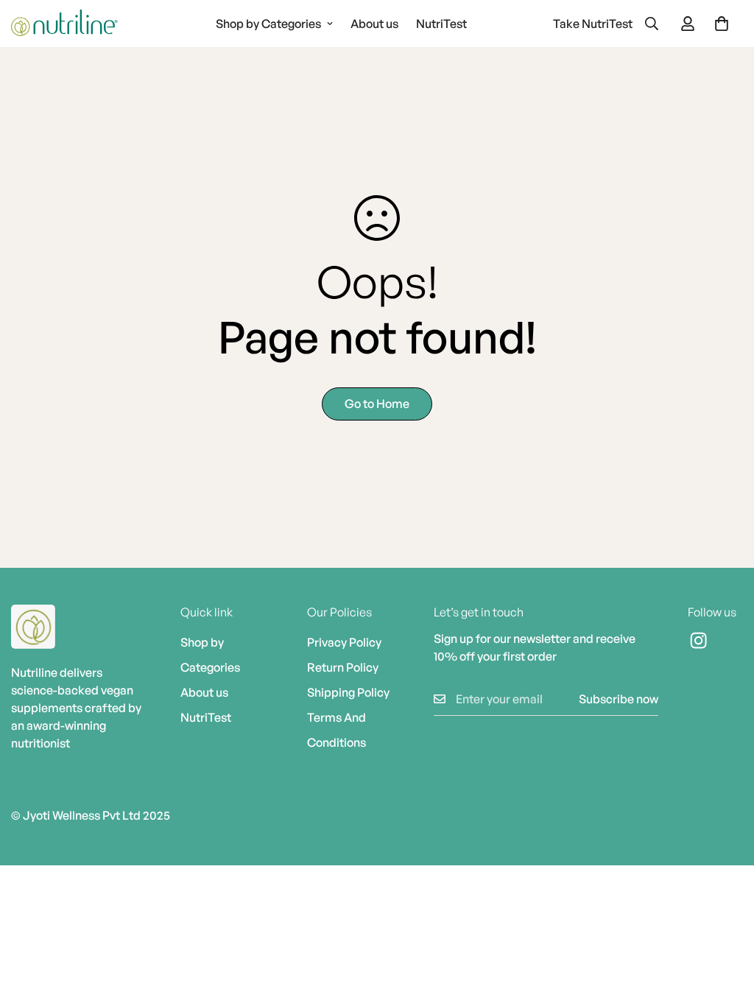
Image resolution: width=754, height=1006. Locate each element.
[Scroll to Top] (725, 926)
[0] (722, 24)
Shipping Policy (348, 692)
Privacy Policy (344, 642)
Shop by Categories (268, 23)
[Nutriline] (64, 23)
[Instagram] (715, 641)
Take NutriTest (593, 23)
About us (374, 23)
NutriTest (441, 23)
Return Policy (342, 667)
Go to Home (377, 403)
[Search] (652, 23)
